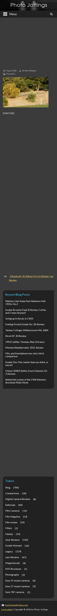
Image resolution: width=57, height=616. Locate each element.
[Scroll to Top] (50, 581)
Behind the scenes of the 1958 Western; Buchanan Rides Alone (25, 381)
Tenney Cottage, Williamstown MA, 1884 (26, 330)
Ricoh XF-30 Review (15, 335)
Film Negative (12, 516)
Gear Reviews (12, 539)
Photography (12, 574)
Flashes (9, 534)
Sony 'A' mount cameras (17, 580)
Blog (7, 487)
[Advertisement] (28, 42)
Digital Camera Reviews (17, 498)
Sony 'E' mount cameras (17, 586)
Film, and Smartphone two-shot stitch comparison (24, 355)
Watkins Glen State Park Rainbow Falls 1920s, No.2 (25, 302)
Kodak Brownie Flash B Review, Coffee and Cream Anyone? (25, 311)
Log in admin (6, 609)
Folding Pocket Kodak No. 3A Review (24, 324)
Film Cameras (12, 510)
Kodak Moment (13, 545)
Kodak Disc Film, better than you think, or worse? (26, 363)
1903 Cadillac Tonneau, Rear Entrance (25, 341)
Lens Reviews (12, 557)
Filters (8, 528)
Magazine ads (12, 562)
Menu (13, 14)
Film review (11, 522)
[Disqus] (28, 154)
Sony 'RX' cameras (14, 592)
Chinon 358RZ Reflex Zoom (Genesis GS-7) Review (26, 372)
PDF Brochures (13, 568)
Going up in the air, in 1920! (19, 318)
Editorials (10, 504)
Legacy (9, 551)
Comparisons (12, 493)
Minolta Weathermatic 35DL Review (24, 347)
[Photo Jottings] (28, 5)
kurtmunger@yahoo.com (16, 605)
